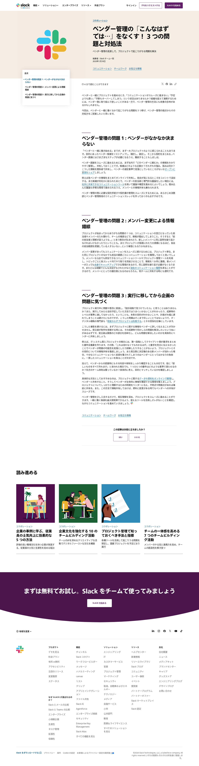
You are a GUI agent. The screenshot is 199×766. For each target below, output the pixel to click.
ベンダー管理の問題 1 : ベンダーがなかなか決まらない (45, 80)
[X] (170, 631)
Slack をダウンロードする (27, 752)
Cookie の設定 (69, 753)
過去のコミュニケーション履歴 (145, 267)
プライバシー (49, 753)
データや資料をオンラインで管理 (155, 378)
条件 (59, 753)
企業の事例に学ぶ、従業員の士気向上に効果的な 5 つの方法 (34, 535)
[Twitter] (162, 84)
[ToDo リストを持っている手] (121, 503)
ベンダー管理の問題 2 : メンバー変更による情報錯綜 (45, 88)
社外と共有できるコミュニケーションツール (103, 184)
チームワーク (120, 68)
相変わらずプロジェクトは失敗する (124, 321)
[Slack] (23, 5)
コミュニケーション (102, 68)
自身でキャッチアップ (105, 264)
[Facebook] (167, 84)
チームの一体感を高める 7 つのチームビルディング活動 (162, 535)
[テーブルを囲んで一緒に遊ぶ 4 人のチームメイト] (78, 503)
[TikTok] (181, 631)
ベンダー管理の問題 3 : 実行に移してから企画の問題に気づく (45, 95)
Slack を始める (174, 5)
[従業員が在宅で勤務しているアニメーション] (35, 503)
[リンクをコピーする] (175, 84)
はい (120, 437)
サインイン (131, 5)
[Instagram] (159, 631)
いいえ (137, 437)
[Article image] (163, 503)
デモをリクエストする (150, 5)
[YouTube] (176, 631)
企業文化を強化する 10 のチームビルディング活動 (78, 533)
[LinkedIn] (171, 84)
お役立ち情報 (135, 68)
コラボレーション (100, 20)
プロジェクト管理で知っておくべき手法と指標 (119, 533)
